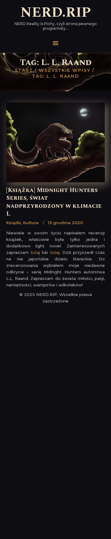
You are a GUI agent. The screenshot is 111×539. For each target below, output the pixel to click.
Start (24, 70)
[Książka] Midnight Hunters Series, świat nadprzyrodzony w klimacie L (54, 202)
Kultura (31, 222)
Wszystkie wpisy (64, 70)
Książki (13, 222)
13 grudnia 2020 (65, 222)
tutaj (35, 252)
